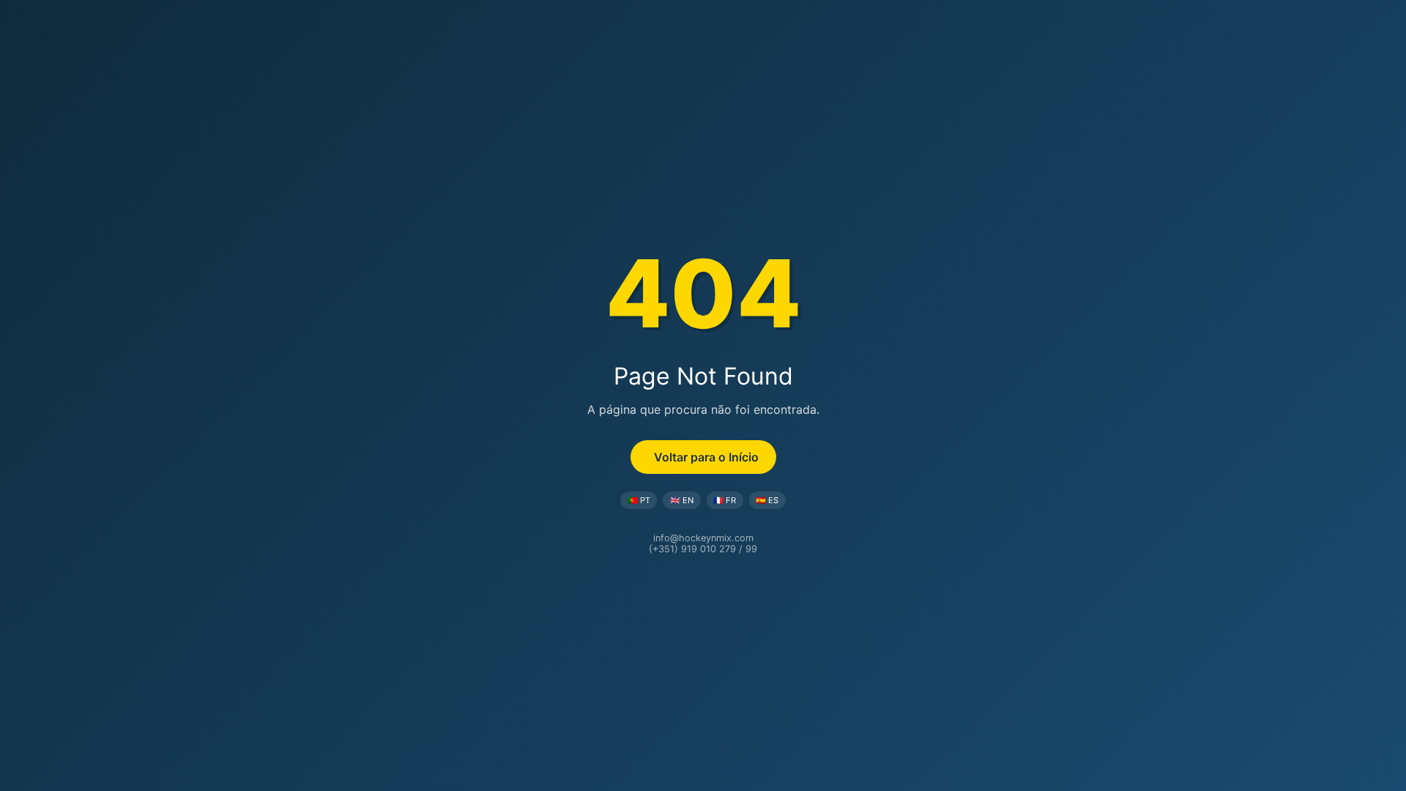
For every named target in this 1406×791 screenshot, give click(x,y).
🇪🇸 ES (767, 500)
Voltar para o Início (706, 457)
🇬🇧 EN (681, 500)
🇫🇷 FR (724, 500)
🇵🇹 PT (639, 500)
